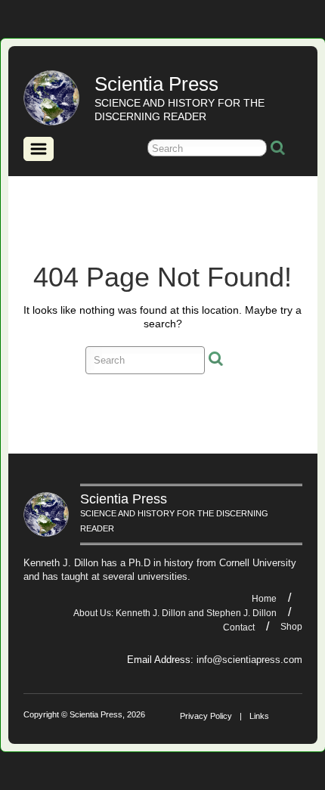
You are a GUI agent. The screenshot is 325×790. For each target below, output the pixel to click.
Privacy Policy (206, 715)
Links (259, 715)
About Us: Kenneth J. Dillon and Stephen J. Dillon (175, 613)
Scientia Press (156, 84)
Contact (239, 627)
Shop (291, 626)
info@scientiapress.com (249, 659)
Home (264, 598)
